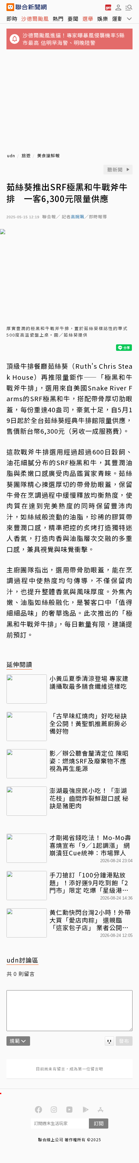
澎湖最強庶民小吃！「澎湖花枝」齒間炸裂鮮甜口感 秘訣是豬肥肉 (89, 798)
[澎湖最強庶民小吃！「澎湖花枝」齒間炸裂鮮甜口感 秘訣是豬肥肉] (26, 801)
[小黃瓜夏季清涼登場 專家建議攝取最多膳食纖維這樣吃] (26, 689)
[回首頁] (31, 7)
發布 (124, 1040)
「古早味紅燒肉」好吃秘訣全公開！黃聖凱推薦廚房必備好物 (88, 723)
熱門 (58, 18)
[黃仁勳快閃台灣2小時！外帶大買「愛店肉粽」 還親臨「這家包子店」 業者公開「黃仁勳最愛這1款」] (26, 923)
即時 (11, 18)
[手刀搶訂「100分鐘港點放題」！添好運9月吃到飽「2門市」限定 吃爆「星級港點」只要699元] (26, 885)
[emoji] (109, 1041)
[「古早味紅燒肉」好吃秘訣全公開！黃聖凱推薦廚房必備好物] (26, 726)
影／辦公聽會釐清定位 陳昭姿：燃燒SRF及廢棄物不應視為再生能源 (89, 760)
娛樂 (102, 18)
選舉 (87, 18)
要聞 (73, 18)
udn (11, 155)
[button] (118, 7)
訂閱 (98, 1123)
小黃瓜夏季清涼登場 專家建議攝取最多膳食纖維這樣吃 (89, 682)
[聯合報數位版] (108, 7)
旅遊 (26, 155)
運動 (117, 18)
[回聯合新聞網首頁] (10, 7)
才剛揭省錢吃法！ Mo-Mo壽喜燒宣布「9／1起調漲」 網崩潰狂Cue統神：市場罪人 (90, 845)
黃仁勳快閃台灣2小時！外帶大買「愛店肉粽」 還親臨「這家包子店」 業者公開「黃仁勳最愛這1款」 (90, 919)
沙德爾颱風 (35, 18)
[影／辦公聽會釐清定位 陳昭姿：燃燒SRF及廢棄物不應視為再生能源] (26, 763)
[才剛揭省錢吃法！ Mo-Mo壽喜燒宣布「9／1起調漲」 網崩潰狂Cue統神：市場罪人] (26, 848)
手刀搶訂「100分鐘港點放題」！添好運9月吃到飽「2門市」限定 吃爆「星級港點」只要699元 (90, 882)
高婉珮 (77, 216)
